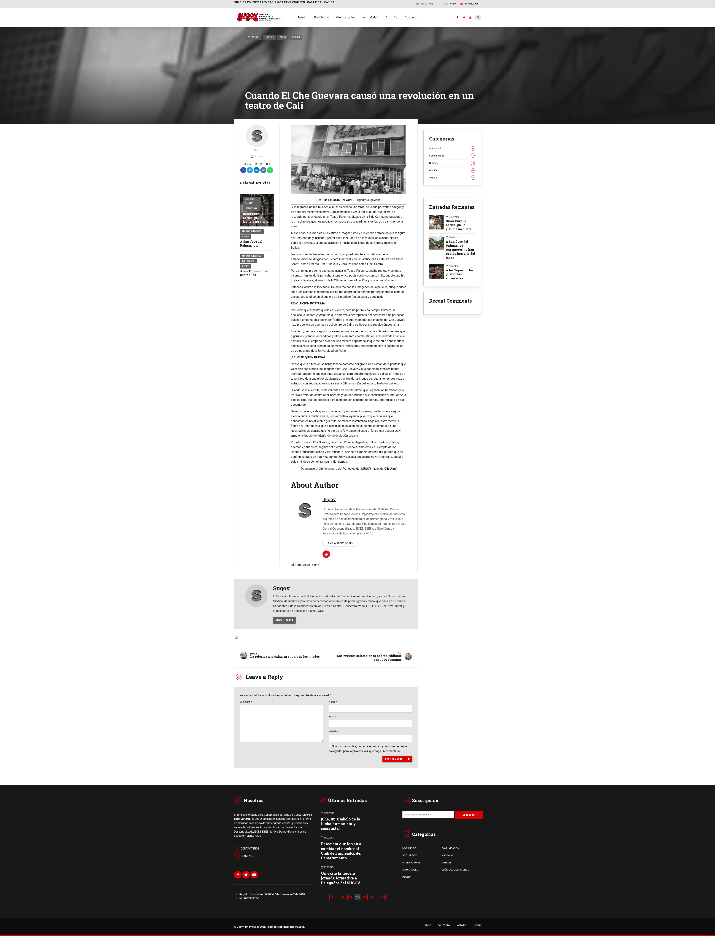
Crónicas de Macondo (250, 201)
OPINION (446, 862)
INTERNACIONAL (411, 862)
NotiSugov (321, 17)
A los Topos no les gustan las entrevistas (254, 275)
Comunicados (345, 17)
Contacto (411, 17)
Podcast (406, 876)
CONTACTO (444, 925)
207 (372, 897)
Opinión (391, 17)
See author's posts (340, 543)
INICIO (428, 925)
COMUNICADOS (450, 848)
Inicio (302, 17)
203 (343, 897)
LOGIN (477, 925)
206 (365, 897)
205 (357, 897)
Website (333, 731)
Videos (451, 177)
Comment (246, 701)
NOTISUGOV (409, 848)
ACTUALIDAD (409, 855)
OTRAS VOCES (410, 869)
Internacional (251, 208)
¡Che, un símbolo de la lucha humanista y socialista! (340, 824)
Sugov (257, 150)
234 (382, 897)
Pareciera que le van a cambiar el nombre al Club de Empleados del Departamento (341, 850)
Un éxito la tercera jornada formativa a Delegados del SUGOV (340, 878)
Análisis (270, 37)
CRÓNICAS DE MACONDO (455, 869)
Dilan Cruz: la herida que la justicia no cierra (256, 218)
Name (333, 701)
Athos (283, 37)
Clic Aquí (390, 468)
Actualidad (370, 17)
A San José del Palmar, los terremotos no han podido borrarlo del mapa (460, 249)
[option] (348, 159)
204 (350, 897)
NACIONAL (447, 855)
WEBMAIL (462, 925)
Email (332, 716)
